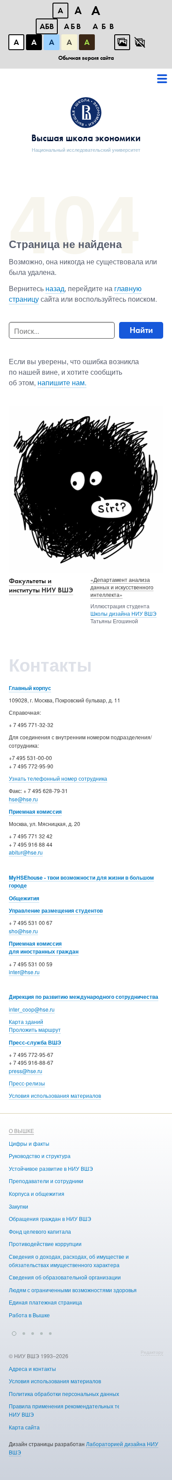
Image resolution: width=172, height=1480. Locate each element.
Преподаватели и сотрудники (46, 1180)
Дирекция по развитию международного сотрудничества (83, 997)
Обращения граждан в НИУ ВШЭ (50, 1218)
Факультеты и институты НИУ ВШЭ (41, 585)
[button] (14, 1332)
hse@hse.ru (23, 799)
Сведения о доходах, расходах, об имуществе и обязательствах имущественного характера (69, 1260)
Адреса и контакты (32, 1368)
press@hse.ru (25, 1070)
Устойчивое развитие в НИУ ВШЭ (51, 1168)
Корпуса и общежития (36, 1193)
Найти (141, 330)
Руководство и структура (40, 1155)
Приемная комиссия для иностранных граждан (44, 947)
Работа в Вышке (29, 1315)
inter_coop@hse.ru (32, 1009)
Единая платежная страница (45, 1302)
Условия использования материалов (55, 1095)
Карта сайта (24, 1427)
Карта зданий (26, 1021)
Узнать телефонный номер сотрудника (58, 778)
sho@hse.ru (23, 931)
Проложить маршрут (35, 1029)
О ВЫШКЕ (21, 1130)
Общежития (24, 898)
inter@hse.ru (24, 972)
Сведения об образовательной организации (65, 1277)
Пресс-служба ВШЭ (35, 1042)
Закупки (18, 1206)
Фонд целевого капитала (40, 1231)
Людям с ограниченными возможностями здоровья (73, 1290)
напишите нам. (61, 382)
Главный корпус (30, 688)
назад (54, 288)
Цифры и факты (29, 1143)
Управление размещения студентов (56, 910)
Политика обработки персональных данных (64, 1393)
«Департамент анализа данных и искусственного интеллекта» (121, 587)
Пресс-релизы (27, 1083)
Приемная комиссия (35, 811)
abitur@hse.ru (26, 852)
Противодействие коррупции (45, 1243)
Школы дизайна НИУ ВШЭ (123, 613)
